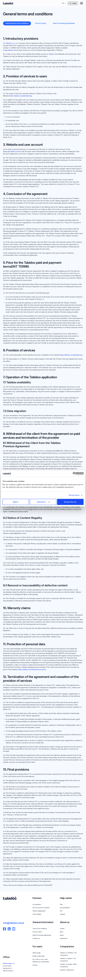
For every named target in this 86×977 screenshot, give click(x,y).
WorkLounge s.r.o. (9, 963)
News (62, 935)
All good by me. (70, 502)
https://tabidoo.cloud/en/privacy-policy (32, 669)
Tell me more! (73, 495)
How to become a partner (41, 907)
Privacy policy (37, 932)
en (63, 3)
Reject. (15, 502)
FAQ (61, 904)
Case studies (37, 914)
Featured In (63, 938)
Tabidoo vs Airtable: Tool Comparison (68, 954)
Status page (36, 953)
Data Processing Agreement (42, 935)
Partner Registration (39, 911)
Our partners (37, 904)
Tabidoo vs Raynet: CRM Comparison (68, 965)
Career (62, 928)
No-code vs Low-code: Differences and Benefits (41, 960)
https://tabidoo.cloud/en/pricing (20, 96)
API (61, 911)
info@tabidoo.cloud (13, 923)
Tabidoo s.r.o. (10, 43)
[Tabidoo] (8, 3)
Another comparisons (67, 970)
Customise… (42, 502)
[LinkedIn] (9, 929)
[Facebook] (4, 929)
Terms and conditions (40, 928)
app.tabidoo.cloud (11, 50)
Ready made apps (39, 956)
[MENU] (81, 3)
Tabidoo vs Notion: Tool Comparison (68, 960)
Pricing (35, 965)
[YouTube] (13, 929)
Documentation (65, 907)
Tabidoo (51, 54)
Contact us (36, 938)
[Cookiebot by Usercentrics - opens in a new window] (74, 473)
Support (62, 914)
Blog (61, 932)
